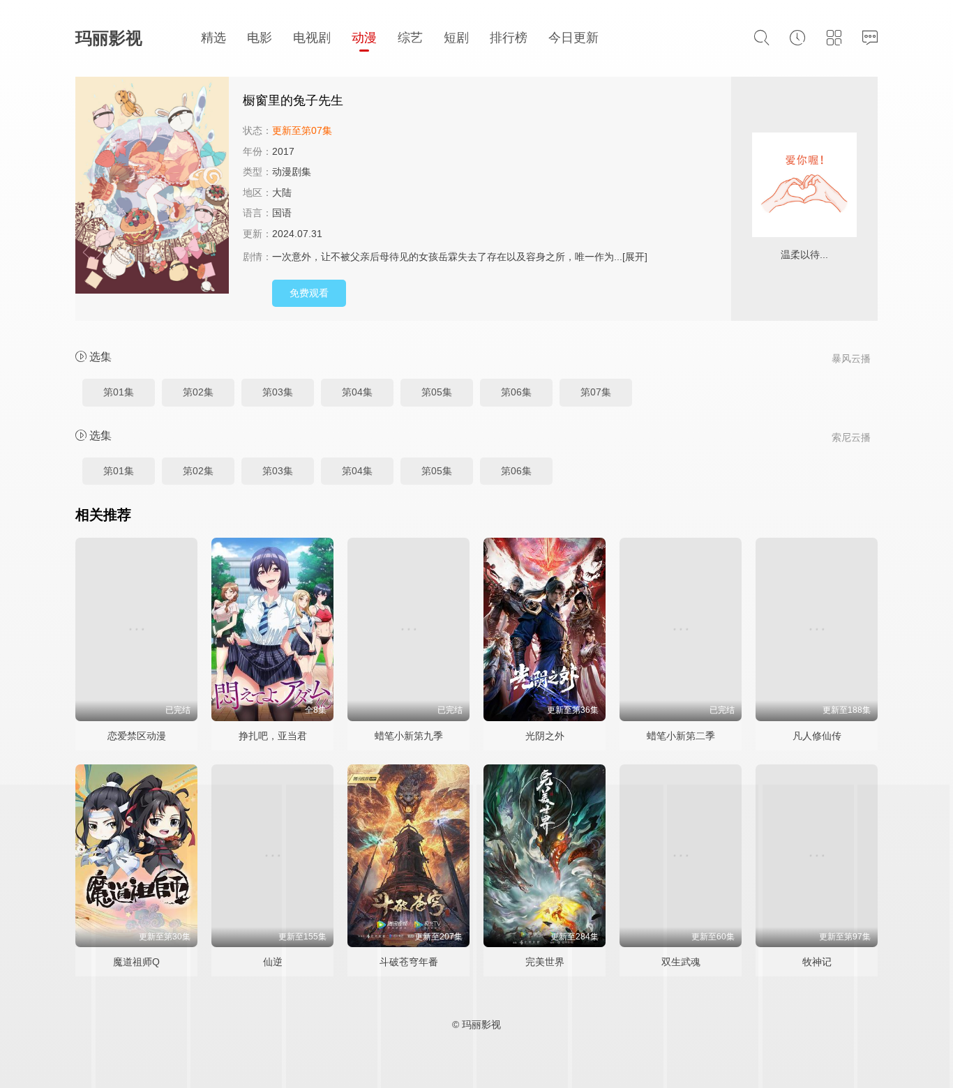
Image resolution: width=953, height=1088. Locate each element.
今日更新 (573, 38)
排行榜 (508, 38)
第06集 (516, 392)
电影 (259, 38)
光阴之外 (544, 735)
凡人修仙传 (817, 735)
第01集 (118, 392)
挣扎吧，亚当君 (273, 735)
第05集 (436, 392)
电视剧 (312, 38)
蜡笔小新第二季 (681, 735)
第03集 (277, 392)
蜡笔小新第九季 (409, 735)
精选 (213, 38)
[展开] (634, 256)
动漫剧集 (291, 171)
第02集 (198, 392)
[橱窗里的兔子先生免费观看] (152, 187)
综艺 (410, 38)
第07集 (595, 392)
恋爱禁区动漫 (136, 735)
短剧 (456, 38)
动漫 (364, 38)
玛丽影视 (108, 38)
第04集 (357, 392)
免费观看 (309, 293)
